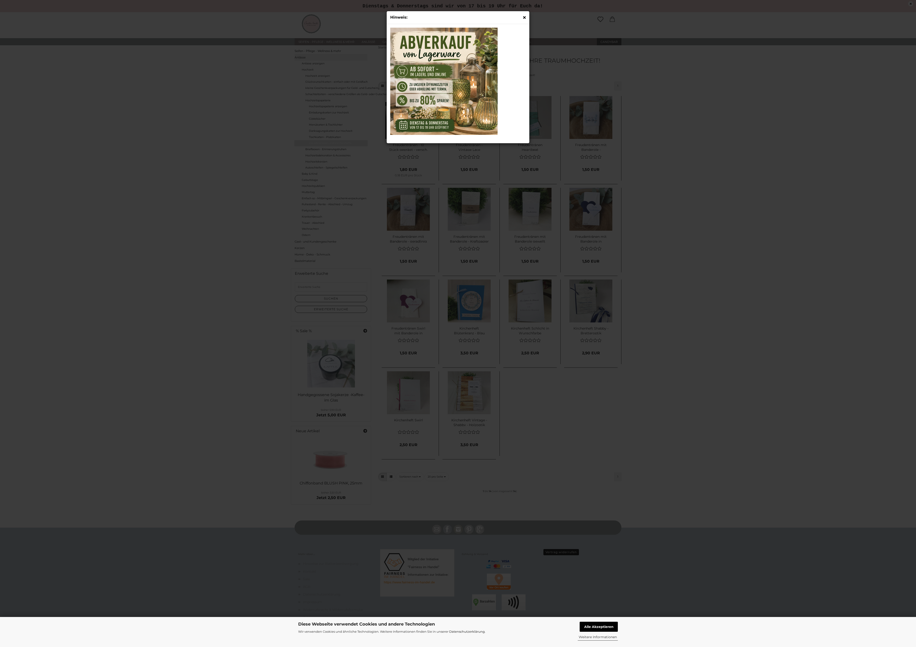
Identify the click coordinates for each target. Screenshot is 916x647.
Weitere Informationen (598, 637)
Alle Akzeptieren (599, 627)
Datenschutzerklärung (467, 631)
